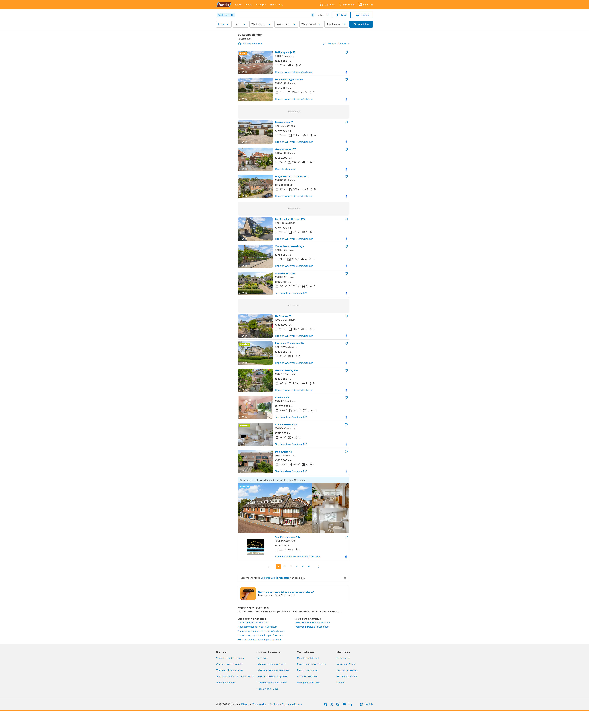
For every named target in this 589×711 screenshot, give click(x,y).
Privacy (245, 704)
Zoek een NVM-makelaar (229, 670)
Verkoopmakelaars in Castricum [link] (312, 626)
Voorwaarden (259, 704)
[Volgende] (319, 566)
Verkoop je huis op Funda (230, 658)
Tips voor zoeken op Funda (272, 682)
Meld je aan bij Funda (308, 658)
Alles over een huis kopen (271, 664)
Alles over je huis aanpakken (272, 676)
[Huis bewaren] (346, 52)
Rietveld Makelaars (285, 169)
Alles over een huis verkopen (273, 670)
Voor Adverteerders (347, 670)
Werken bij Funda (346, 664)
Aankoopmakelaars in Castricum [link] (312, 622)
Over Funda (343, 658)
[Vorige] (268, 566)
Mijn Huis (262, 658)
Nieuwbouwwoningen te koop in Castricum (261, 631)
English (369, 704)
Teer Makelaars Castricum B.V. (291, 293)
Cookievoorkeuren (292, 704)
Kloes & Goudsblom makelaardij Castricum (298, 556)
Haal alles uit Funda (267, 688)
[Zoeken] (312, 15)
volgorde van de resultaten (275, 577)
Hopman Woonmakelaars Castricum (294, 72)
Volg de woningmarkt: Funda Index (235, 676)
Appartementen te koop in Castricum (257, 626)
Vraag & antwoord (225, 682)
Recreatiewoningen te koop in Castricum (259, 639)
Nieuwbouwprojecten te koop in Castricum (261, 635)
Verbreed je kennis (307, 676)
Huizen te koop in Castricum (253, 622)
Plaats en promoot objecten (312, 664)
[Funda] (223, 4)
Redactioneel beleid (347, 676)
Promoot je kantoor (307, 670)
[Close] (232, 15)
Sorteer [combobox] (338, 43)
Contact (341, 682)
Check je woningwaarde (229, 664)
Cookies (274, 704)
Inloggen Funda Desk (308, 682)
